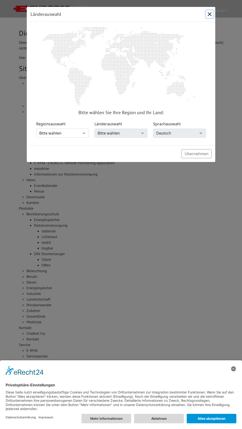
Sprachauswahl (167, 123)
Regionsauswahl (50, 123)
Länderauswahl (108, 123)
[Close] (209, 14)
